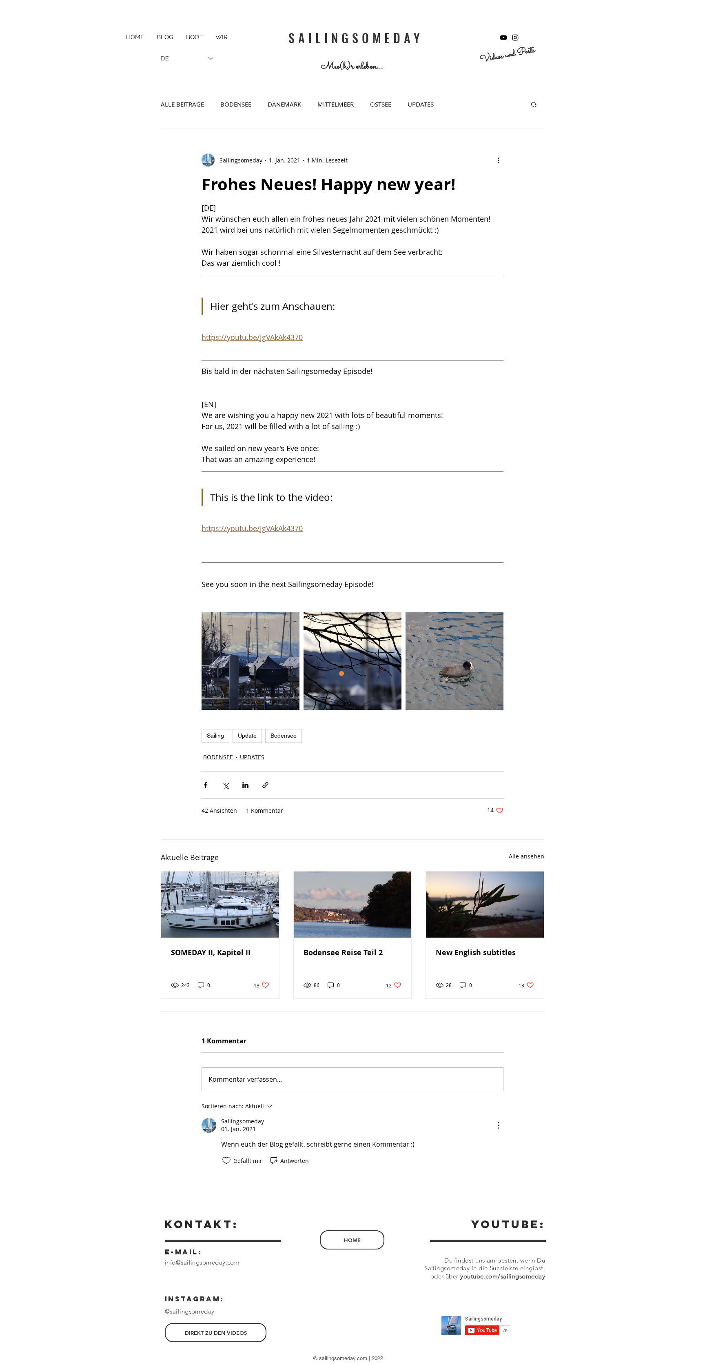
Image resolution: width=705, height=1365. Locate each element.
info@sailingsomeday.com (202, 1262)
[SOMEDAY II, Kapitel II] (220, 904)
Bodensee (283, 735)
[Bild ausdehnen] (250, 661)
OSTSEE (380, 104)
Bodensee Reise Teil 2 (343, 952)
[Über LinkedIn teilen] (245, 785)
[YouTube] (503, 37)
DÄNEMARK (284, 104)
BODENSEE (235, 104)
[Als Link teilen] (265, 785)
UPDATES (421, 104)
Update (247, 735)
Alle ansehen (526, 856)
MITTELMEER (335, 104)
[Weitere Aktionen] (498, 160)
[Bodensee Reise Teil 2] (353, 904)
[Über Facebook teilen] (205, 785)
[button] (534, 104)
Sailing (215, 735)
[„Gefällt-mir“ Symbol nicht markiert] (226, 1160)
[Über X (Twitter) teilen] (225, 785)
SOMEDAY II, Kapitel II (211, 952)
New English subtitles (476, 952)
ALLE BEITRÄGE (182, 104)
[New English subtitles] (485, 904)
